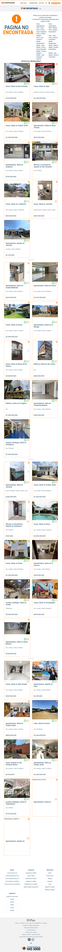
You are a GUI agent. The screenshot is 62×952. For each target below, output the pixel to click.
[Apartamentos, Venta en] (45, 788)
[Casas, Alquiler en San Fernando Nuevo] (17, 749)
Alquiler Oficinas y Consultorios (31, 884)
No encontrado (30, 8)
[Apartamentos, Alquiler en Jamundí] (17, 229)
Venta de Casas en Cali (12, 873)
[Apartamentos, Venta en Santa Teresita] (45, 112)
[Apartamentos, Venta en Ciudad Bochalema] (45, 389)
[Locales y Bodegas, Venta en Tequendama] (17, 788)
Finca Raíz (23, 3)
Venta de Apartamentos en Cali (12, 875)
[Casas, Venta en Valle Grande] (17, 670)
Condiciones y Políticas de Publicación (31, 925)
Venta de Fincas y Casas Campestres (12, 884)
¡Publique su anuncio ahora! (12, 896)
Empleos (12, 904)
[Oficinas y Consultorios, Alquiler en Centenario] (17, 510)
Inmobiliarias (34, 3)
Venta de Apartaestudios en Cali (12, 878)
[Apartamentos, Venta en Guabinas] (17, 151)
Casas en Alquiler (31, 875)
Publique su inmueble (55, 3)
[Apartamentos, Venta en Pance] (45, 272)
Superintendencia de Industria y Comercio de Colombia (31, 936)
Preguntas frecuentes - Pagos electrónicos (31, 934)
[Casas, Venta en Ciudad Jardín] (17, 112)
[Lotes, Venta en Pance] (45, 709)
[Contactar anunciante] (28, 84)
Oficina (49, 873)
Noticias (41, 3)
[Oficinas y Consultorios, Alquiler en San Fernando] (45, 151)
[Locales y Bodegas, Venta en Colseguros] (17, 429)
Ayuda (50, 884)
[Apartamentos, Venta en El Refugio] (45, 311)
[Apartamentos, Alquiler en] (17, 827)
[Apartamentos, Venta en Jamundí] (17, 471)
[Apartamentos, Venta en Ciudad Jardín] (17, 709)
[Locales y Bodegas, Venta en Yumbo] (17, 589)
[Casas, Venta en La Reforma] (17, 190)
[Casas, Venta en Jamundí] (45, 190)
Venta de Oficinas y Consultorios (12, 881)
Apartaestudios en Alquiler (31, 878)
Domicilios (50, 878)
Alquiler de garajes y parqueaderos (31, 887)
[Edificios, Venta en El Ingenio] (17, 389)
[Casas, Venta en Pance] (17, 311)
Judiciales (12, 910)
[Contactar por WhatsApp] (25, 84)
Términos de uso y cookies (31, 932)
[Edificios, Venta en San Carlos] (45, 350)
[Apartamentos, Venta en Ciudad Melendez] (17, 272)
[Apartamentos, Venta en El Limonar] (45, 549)
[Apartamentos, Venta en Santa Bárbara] (17, 628)
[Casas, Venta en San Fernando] (17, 72)
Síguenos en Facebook (50, 887)
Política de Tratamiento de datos (31, 927)
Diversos (12, 907)
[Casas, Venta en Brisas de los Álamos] (17, 350)
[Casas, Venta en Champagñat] (45, 589)
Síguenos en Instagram (50, 889)
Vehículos (12, 902)
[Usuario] (49, 3)
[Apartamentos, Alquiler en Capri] (45, 670)
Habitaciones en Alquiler (31, 881)
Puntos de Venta (49, 875)
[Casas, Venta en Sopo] (45, 72)
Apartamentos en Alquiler (31, 873)
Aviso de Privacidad (31, 930)
